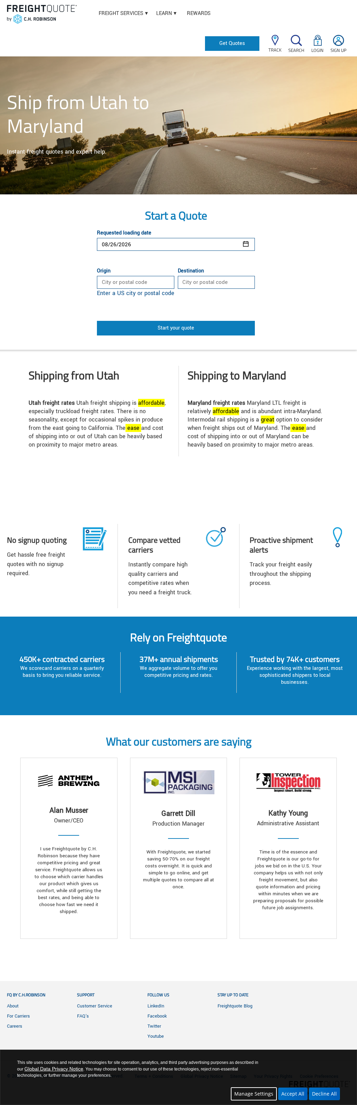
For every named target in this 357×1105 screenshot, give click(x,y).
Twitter (154, 1026)
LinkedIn (155, 1006)
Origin (104, 271)
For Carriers (18, 1016)
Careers (14, 1026)
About (12, 1006)
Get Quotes (232, 43)
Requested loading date (124, 233)
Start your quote (176, 328)
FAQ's (83, 1016)
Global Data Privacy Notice (53, 1069)
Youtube (155, 1036)
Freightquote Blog (235, 1006)
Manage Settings (253, 1093)
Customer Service (94, 1006)
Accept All (292, 1093)
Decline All (324, 1093)
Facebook (157, 1016)
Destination (191, 271)
